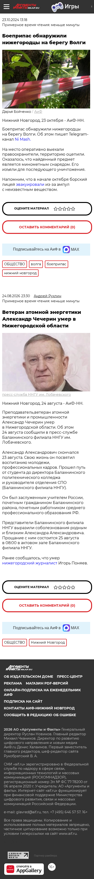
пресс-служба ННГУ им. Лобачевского (36, 394)
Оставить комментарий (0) (47, 227)
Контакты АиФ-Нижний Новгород (39, 708)
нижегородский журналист (29, 563)
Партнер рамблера (45, 855)
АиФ (38, 111)
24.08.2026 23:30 (16, 296)
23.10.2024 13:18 (14, 20)
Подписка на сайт (23, 701)
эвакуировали (30, 184)
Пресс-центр (69, 676)
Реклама (13, 683)
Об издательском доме (28, 676)
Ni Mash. (23, 139)
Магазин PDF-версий (47, 683)
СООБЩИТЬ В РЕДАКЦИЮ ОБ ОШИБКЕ (40, 715)
